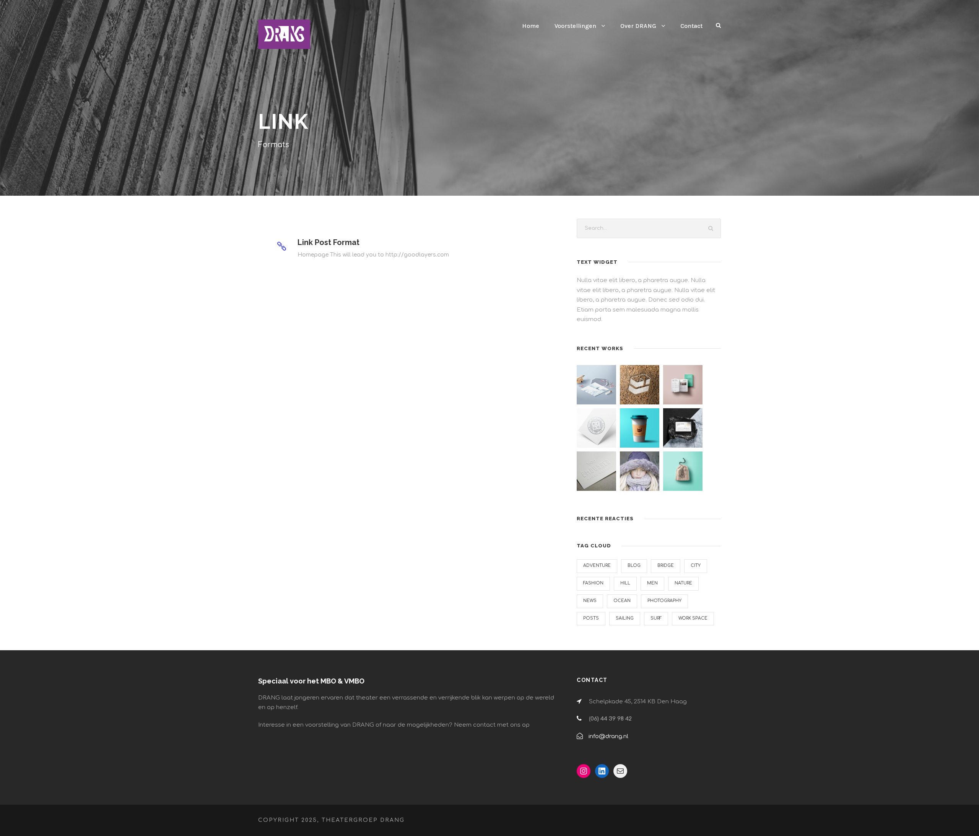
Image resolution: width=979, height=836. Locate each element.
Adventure (597, 565)
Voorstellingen (575, 25)
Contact (691, 25)
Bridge (665, 565)
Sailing (625, 618)
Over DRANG (638, 25)
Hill (625, 583)
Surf (656, 618)
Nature (683, 583)
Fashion (593, 583)
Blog (634, 565)
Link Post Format (328, 242)
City (696, 565)
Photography (664, 600)
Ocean (622, 600)
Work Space (692, 618)
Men (652, 583)
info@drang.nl (608, 736)
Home (530, 25)
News (590, 600)
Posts (591, 618)
